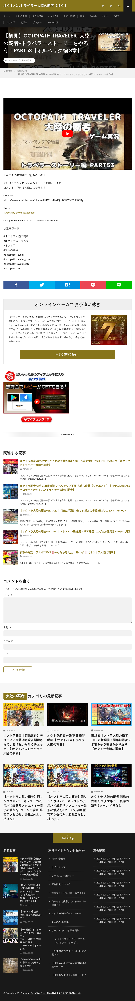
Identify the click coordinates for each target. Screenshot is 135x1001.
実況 (82, 16)
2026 (99, 859)
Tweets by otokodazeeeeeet (19, 212)
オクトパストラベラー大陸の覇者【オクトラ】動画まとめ (52, 993)
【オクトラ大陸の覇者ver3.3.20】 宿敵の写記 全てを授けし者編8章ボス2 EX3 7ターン (73, 510)
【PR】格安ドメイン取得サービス (69, 975)
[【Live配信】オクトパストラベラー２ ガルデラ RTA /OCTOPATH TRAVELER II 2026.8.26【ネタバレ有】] (10, 935)
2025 (99, 871)
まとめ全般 (21, 16)
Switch (93, 16)
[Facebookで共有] (16, 285)
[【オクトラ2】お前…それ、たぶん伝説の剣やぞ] (10, 917)
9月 (105, 874)
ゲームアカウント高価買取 (65, 931)
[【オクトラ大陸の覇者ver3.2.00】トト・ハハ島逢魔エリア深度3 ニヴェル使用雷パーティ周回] (10, 537)
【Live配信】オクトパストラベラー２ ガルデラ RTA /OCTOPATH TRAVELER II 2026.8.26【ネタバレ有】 (30, 939)
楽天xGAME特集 (60, 922)
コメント (8, 595)
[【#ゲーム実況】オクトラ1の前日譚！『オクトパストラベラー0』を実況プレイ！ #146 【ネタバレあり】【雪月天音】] (10, 891)
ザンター (37, 22)
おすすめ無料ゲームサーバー (66, 913)
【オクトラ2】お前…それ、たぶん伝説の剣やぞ (30, 915)
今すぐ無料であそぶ (67, 354)
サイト (6, 654)
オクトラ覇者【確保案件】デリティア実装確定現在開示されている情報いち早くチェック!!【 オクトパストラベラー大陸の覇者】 (23, 744)
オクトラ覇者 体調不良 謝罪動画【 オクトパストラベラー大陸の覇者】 (67, 740)
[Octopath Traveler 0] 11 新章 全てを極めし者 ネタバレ (30, 962)
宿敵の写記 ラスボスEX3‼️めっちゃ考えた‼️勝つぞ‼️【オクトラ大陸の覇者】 (68, 552)
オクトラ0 (37, 16)
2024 (99, 883)
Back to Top (68, 838)
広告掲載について (61, 884)
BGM (116, 16)
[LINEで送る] (119, 285)
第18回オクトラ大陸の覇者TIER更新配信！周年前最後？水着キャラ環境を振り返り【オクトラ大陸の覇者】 (111, 742)
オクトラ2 (53, 16)
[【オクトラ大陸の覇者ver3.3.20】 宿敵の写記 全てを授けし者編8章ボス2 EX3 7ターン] (10, 516)
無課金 (23, 22)
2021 (99, 919)
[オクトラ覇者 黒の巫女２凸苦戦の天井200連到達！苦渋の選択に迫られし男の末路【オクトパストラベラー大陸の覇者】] (10, 466)
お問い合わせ (58, 859)
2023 (99, 895)
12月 (121, 874)
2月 (109, 859)
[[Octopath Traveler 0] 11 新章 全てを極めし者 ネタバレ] (10, 965)
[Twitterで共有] (42, 285)
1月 (105, 859)
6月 (126, 859)
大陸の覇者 (69, 16)
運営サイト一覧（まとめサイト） (69, 893)
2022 (99, 907)
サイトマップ (58, 867)
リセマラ (10, 22)
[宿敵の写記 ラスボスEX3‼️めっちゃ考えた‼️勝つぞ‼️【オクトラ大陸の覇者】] (10, 557)
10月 (110, 874)
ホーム (6, 16)
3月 (113, 859)
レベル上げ (52, 22)
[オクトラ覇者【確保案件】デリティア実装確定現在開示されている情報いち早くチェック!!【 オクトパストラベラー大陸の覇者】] (10, 864)
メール (8, 641)
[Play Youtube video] (67, 134)
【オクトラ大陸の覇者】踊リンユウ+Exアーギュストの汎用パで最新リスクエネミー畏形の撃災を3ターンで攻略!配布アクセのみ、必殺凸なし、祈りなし (23, 808)
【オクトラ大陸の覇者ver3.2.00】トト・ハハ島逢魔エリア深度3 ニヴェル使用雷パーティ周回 (75, 531)
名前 (7, 627)
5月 (122, 859)
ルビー (105, 16)
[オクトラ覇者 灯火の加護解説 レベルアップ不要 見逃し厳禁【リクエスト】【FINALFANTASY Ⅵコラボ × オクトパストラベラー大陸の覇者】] (10, 491)
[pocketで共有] (93, 285)
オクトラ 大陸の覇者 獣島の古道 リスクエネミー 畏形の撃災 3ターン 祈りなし (110, 801)
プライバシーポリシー (63, 876)
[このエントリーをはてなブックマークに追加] (67, 285)
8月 (101, 862)
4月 (117, 859)
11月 (116, 874)
